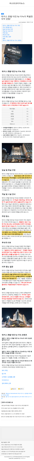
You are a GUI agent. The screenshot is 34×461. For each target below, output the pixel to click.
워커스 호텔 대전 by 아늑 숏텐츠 (12, 40)
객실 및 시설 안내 (8, 31)
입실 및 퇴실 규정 (8, 29)
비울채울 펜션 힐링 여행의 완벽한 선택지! (11, 411)
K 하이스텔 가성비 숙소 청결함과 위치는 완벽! (12, 408)
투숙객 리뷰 (6, 35)
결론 (4, 38)
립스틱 (4, 373)
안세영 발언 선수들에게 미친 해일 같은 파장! (11, 453)
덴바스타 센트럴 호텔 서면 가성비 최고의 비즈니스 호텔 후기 (16, 416)
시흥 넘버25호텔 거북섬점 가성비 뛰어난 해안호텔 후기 (15, 405)
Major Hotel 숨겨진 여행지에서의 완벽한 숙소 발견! (12, 449)
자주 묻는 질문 (7, 36)
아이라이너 (5, 380)
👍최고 (13, 389)
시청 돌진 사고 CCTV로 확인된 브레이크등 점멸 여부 (13, 451)
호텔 (2, 13)
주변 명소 (5, 33)
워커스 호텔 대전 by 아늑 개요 (11, 25)
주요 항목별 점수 (7, 27)
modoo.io (23, 458)
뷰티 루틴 (5, 370)
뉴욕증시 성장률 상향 (8, 377)
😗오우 (20, 389)
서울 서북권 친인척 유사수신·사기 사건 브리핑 (11, 447)
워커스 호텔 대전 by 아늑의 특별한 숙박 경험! (11, 444)
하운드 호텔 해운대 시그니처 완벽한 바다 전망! (12, 413)
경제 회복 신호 (6, 383)
